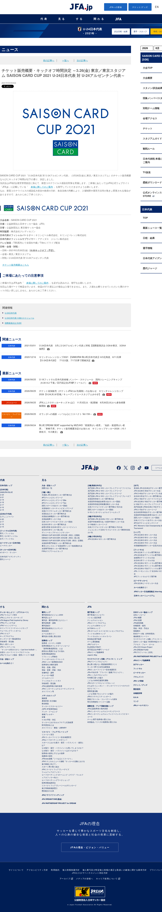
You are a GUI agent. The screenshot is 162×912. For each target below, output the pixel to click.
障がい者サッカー (7, 644)
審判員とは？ (47, 617)
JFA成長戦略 (138, 623)
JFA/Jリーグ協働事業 (95, 652)
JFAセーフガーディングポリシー (54, 740)
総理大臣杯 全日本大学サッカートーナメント (59, 527)
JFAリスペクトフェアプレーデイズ (55, 769)
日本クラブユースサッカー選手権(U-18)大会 (105, 506)
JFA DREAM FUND (140, 649)
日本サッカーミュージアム (144, 595)
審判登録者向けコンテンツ (52, 628)
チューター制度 (48, 675)
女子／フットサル (7, 538)
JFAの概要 (137, 617)
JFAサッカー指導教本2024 (52, 662)
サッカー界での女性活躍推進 (98, 667)
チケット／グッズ (140, 685)
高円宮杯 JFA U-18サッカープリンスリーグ (105, 493)
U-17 (2, 504)
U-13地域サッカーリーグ (97, 524)
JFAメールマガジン (141, 705)
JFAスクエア (5, 633)
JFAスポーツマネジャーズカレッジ (101, 683)
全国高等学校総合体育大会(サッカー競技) (104, 501)
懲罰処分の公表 (48, 790)
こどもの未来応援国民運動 (97, 680)
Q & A (135, 697)
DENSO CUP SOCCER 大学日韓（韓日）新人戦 (61, 537)
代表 (44, 19)
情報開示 (136, 631)
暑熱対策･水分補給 (49, 701)
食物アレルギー (48, 714)
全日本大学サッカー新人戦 (52, 529)
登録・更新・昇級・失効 (51, 670)
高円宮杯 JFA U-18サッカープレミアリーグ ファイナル (109, 488)
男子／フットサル (7, 533)
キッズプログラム (7, 636)
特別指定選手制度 (94, 639)
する (80, 19)
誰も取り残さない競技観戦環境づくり (102, 664)
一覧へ (65, 60)
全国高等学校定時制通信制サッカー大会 (103, 504)
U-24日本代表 (11, 312)
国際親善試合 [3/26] (13, 323)
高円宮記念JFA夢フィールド (98, 649)
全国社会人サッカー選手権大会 (54, 513)
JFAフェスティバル (7, 647)
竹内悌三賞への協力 (95, 677)
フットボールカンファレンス (53, 659)
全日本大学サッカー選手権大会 (54, 524)
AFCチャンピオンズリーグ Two (54, 503)
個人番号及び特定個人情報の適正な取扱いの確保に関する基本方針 (115, 869)
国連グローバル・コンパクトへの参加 (102, 699)
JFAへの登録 (115, 7)
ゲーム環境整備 (93, 641)
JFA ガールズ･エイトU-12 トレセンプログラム (105, 631)
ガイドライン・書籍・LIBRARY (54, 727)
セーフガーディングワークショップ (56, 780)
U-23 (2, 494)
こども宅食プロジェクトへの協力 (100, 693)
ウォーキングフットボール (10, 630)
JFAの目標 (137, 620)
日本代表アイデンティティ (10, 556)
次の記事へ (82, 60)
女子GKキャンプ (93, 628)
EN (157, 7)
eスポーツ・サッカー (8, 552)
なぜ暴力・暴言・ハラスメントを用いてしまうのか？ (63, 748)
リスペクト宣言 (48, 734)
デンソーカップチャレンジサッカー (56, 532)
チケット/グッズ (140, 7)
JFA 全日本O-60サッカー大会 (145, 540)
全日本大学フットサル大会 (144, 560)
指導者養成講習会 (49, 653)
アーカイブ (65, 878)
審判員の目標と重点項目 (51, 636)
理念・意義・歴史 (49, 667)
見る (62, 19)
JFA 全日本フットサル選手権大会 (147, 552)
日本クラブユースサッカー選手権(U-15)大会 (105, 527)
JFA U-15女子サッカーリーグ (145, 509)
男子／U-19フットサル (9, 536)
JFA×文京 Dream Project (142, 647)
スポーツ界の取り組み (50, 766)
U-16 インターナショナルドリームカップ (104, 512)
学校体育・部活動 (7, 641)
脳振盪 (44, 698)
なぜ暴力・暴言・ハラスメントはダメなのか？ (60, 750)
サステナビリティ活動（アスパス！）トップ (104, 659)
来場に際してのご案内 (42, 186)
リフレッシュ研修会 (49, 656)
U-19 (2, 499)
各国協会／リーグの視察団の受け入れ (102, 722)
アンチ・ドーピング (49, 711)
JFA (89, 606)
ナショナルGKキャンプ (96, 625)
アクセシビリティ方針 (37, 869)
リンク (136, 701)
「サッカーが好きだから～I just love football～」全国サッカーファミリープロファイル (18, 650)
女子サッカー (138, 664)
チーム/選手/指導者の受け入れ (99, 719)
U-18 (2, 502)
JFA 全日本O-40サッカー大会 (145, 534)
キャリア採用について (106, 878)
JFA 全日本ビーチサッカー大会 (146, 583)
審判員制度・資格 (49, 623)
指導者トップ (47, 640)
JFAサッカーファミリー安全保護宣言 (101, 669)
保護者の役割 (47, 756)
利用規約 (55, 869)
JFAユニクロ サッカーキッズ (11, 617)
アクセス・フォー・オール (143, 644)
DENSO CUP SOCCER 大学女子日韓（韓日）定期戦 (62, 540)
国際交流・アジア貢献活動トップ (100, 706)
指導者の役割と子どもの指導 (53, 753)
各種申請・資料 (48, 672)
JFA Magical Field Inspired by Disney (14, 620)
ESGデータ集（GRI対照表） (144, 633)
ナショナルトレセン (95, 620)
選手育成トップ (93, 612)
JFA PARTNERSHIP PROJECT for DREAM (59, 803)
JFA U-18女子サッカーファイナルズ (148, 498)
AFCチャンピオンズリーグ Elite (54, 500)
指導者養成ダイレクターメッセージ (56, 645)
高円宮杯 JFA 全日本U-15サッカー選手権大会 (105, 519)
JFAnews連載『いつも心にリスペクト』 (57, 758)
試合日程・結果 (121, 31)
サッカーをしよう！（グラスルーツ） (15, 612)
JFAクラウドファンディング (53, 795)
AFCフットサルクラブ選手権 (145, 576)
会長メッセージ (139, 614)
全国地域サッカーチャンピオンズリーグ (57, 508)
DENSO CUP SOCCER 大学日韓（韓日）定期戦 (61, 535)
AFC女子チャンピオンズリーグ (146, 523)
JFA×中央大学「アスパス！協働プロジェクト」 (105, 672)
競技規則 (45, 631)
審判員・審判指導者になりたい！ (55, 620)
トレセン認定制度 (94, 617)
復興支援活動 (92, 691)
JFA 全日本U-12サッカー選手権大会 (102, 539)
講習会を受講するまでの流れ (53, 651)
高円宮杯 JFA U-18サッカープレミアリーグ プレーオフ (109, 496)
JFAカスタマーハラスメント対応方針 (90, 872)
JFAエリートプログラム (96, 623)
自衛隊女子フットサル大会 (144, 557)
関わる (99, 19)
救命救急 (45, 703)
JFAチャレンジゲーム (8, 625)
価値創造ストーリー (141, 636)
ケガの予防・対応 (49, 719)
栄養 (43, 717)
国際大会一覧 (47, 488)
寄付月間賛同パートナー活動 (98, 701)
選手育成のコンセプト (96, 614)
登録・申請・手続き (141, 628)
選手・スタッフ (140, 31)
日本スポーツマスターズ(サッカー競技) (57, 521)
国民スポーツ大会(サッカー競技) (54, 505)
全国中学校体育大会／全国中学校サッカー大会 (106, 521)
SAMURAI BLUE (6, 492)
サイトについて (16, 869)
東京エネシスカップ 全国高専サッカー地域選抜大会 (62, 545)
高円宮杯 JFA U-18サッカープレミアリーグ (105, 490)
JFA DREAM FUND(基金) (52, 799)
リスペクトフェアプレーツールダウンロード (59, 785)
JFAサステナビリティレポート (99, 696)
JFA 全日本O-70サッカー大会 (145, 542)
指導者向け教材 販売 (50, 664)
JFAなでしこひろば (7, 622)
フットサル (137, 668)
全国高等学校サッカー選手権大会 (101, 498)
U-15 (2, 509)
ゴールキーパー (48, 678)
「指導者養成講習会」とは (52, 648)
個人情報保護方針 (71, 869)
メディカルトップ (49, 695)
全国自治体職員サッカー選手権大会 (56, 516)
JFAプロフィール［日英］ (143, 652)
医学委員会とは (48, 725)
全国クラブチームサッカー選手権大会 (56, 511)
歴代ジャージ (5, 559)
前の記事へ (48, 60)
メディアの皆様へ (84, 878)
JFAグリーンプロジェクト (97, 661)
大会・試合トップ (49, 485)
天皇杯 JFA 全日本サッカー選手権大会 (57, 494)
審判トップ (46, 612)
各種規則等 (137, 693)
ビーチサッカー (6, 545)
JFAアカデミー (93, 644)
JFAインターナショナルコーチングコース (58, 688)
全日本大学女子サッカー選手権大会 (148, 496)
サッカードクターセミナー (52, 706)
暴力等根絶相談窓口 (49, 788)
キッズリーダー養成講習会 (10, 638)
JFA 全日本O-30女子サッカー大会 (147, 490)
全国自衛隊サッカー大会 (51, 519)
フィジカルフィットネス (51, 680)
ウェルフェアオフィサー (51, 772)
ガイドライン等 (48, 691)
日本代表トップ (6, 485)
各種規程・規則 (139, 625)
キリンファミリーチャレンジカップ (14, 628)
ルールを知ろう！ (141, 587)
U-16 (2, 507)
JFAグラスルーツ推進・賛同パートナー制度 (17, 655)
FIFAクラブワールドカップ (52, 551)
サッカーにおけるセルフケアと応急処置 (57, 722)
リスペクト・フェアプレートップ (55, 732)
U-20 (2, 519)
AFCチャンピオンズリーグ (52, 497)
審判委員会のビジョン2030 (52, 614)
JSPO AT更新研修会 (50, 709)
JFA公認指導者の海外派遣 (52, 686)
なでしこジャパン (7, 516)
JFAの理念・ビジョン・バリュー (90, 847)
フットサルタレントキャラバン (99, 636)
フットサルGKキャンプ (96, 633)
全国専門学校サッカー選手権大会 (55, 548)
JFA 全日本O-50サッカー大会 (145, 537)
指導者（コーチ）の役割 (51, 643)
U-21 (2, 497)
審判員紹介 (46, 625)
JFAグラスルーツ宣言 (8, 614)
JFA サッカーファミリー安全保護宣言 (56, 737)
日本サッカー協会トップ (143, 612)
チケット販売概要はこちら (15, 264)
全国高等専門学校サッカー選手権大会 (56, 543)
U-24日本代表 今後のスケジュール (19, 318)
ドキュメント (138, 677)
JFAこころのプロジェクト (97, 675)
